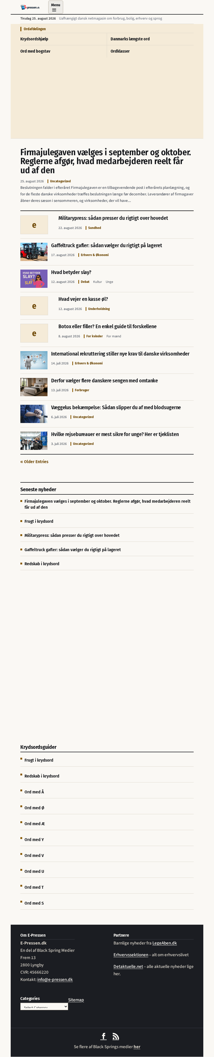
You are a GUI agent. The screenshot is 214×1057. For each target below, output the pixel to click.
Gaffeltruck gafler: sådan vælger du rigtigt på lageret (106, 245)
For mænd (113, 336)
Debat (85, 282)
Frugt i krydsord (39, 521)
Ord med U (34, 871)
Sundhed (94, 228)
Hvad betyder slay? (71, 272)
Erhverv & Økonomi (95, 255)
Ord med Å (34, 792)
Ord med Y (34, 839)
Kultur (97, 281)
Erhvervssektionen (131, 955)
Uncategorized (60, 181)
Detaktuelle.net (128, 966)
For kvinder (94, 336)
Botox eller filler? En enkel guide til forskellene (107, 326)
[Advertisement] (107, 99)
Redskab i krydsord (42, 564)
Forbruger (82, 390)
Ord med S (34, 903)
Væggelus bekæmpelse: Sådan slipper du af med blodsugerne (116, 407)
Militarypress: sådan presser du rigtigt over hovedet (113, 218)
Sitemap (76, 1000)
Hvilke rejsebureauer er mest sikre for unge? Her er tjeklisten (115, 434)
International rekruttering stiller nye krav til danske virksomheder (120, 354)
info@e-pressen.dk (55, 980)
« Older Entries (34, 461)
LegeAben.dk (164, 943)
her (137, 1047)
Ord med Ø (34, 808)
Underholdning (99, 309)
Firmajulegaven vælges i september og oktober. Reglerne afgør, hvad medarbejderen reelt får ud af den (105, 161)
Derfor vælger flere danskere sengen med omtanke (104, 380)
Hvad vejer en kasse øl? (83, 299)
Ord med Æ (35, 823)
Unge (109, 281)
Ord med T (34, 887)
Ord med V (34, 855)
